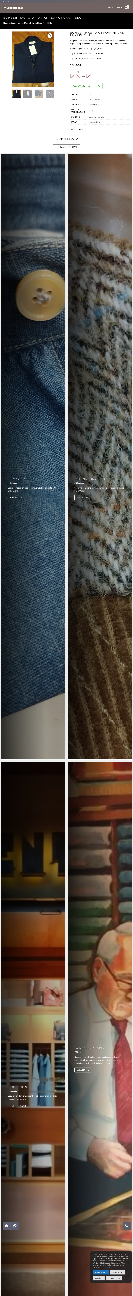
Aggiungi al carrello (86, 85)
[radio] (73, 76)
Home (5, 23)
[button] (50, 35)
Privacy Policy (114, 1278)
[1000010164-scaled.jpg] (127, 1229)
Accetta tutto (100, 1272)
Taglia (73, 72)
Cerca (119, 8)
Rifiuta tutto (117, 1272)
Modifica (98, 1278)
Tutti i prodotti (19, 1106)
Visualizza (16, 497)
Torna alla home (66, 147)
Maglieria (83, 130)
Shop (110, 8)
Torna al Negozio (66, 138)
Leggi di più (83, 1070)
